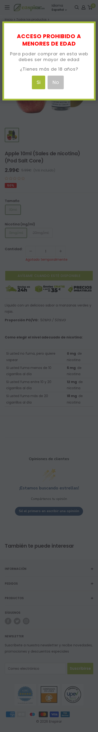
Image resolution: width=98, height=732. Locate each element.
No (55, 82)
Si (38, 82)
